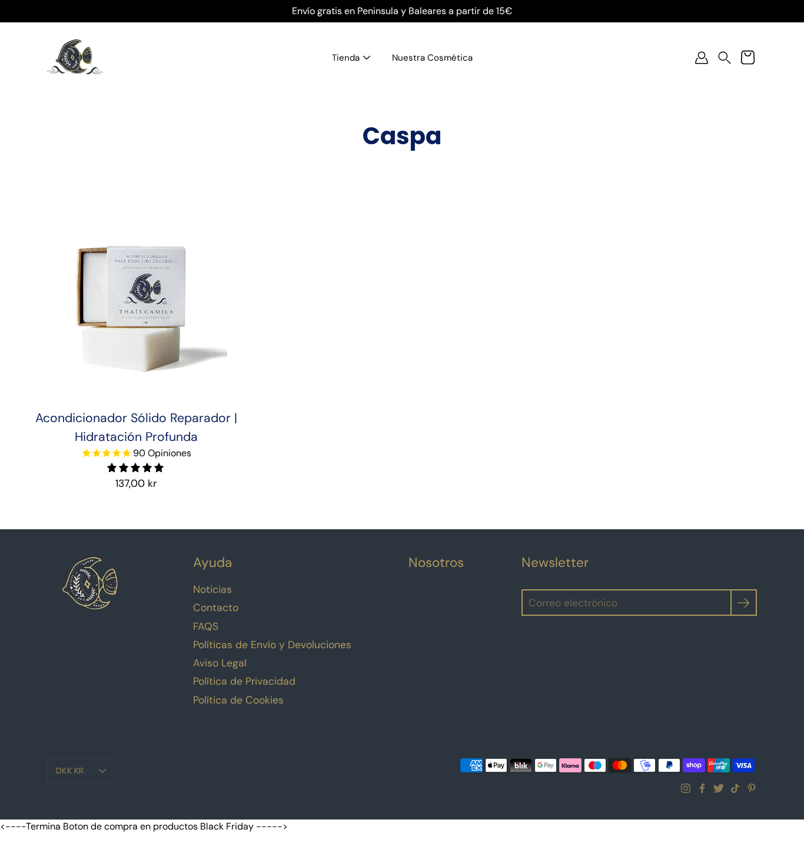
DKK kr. (71, 771)
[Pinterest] (751, 788)
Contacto (215, 607)
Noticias (212, 589)
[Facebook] (702, 788)
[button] (724, 58)
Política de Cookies (238, 700)
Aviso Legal (220, 662)
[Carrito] (747, 57)
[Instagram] (685, 788)
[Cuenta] (701, 57)
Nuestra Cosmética (432, 58)
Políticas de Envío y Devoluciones (272, 644)
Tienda (346, 58)
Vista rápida (136, 306)
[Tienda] (366, 57)
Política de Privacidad (244, 681)
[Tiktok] (735, 788)
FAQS (205, 626)
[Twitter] (718, 788)
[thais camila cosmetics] (75, 57)
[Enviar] (743, 602)
